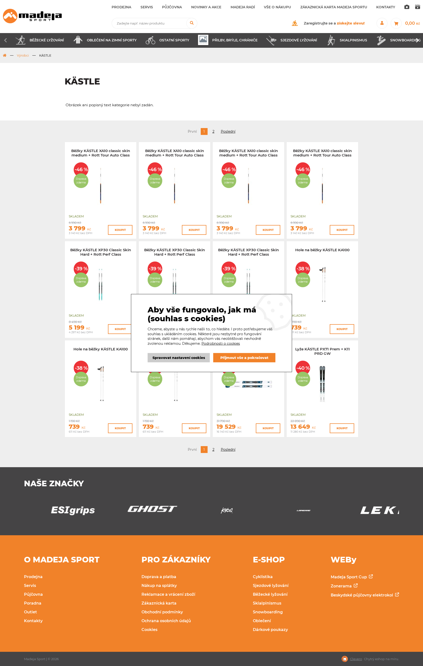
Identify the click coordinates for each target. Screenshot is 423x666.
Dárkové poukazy (270, 629)
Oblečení (262, 620)
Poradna (32, 603)
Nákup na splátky (159, 585)
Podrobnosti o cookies (220, 343)
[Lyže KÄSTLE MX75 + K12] (248, 406)
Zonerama (342, 586)
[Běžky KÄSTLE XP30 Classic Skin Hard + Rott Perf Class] (100, 307)
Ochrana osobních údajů (166, 620)
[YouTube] (417, 7)
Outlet (30, 612)
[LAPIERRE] (288, 512)
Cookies (149, 629)
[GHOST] (134, 510)
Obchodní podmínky (162, 612)
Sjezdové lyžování (271, 585)
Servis (30, 585)
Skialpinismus (267, 603)
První (192, 131)
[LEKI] (365, 512)
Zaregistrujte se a (334, 23)
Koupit (120, 230)
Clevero (356, 659)
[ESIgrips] (57, 512)
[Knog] (211, 512)
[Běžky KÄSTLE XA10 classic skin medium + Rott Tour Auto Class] (100, 208)
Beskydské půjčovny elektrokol (362, 595)
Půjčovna (33, 594)
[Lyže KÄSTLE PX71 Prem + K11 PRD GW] (322, 406)
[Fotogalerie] (406, 7)
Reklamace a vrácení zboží (168, 594)
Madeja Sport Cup (349, 577)
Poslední (228, 131)
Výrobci (23, 55)
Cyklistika (263, 576)
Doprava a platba (158, 576)
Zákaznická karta (158, 603)
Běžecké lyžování (270, 594)
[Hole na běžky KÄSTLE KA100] (322, 307)
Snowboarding (268, 612)
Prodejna (33, 576)
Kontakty (33, 620)
